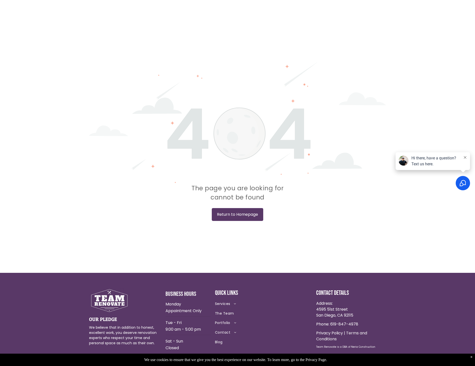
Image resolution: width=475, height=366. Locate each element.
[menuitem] (250, 305)
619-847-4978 (344, 324)
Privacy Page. (316, 360)
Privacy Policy (329, 333)
